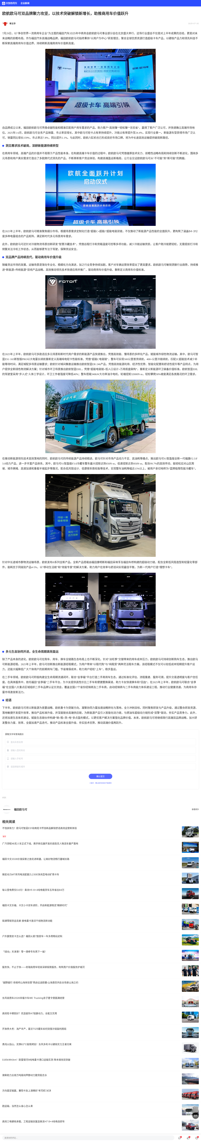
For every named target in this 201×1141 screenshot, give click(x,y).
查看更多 (195, 809)
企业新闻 (25, 3)
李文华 (12, 23)
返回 (195, 1116)
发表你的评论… (11, 1138)
